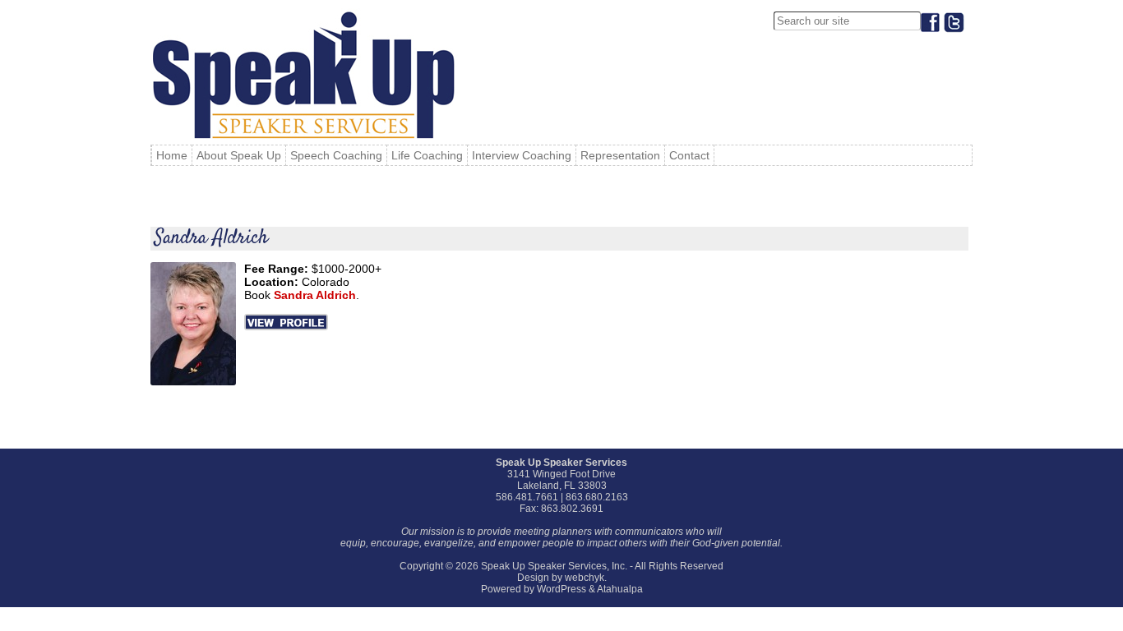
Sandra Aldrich (211, 238)
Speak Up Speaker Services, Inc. (554, 566)
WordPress (561, 589)
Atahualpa (620, 589)
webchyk (584, 577)
